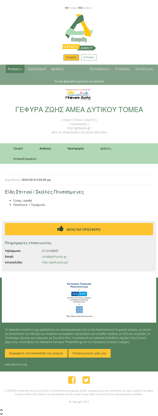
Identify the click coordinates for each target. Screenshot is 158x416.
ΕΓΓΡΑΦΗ (88, 57)
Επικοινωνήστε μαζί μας (89, 353)
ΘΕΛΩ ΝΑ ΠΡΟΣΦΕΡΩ (83, 229)
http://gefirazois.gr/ (55, 262)
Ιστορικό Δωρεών (24, 159)
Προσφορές (99, 69)
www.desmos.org (16, 364)
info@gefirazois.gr (54, 256)
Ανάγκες (14, 69)
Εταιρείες (122, 69)
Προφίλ (18, 148)
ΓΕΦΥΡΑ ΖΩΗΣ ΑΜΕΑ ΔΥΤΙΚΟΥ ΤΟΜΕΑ (79, 109)
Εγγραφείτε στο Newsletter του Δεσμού (36, 353)
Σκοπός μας (144, 69)
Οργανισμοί (37, 69)
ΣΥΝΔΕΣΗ (71, 57)
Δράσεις (57, 69)
